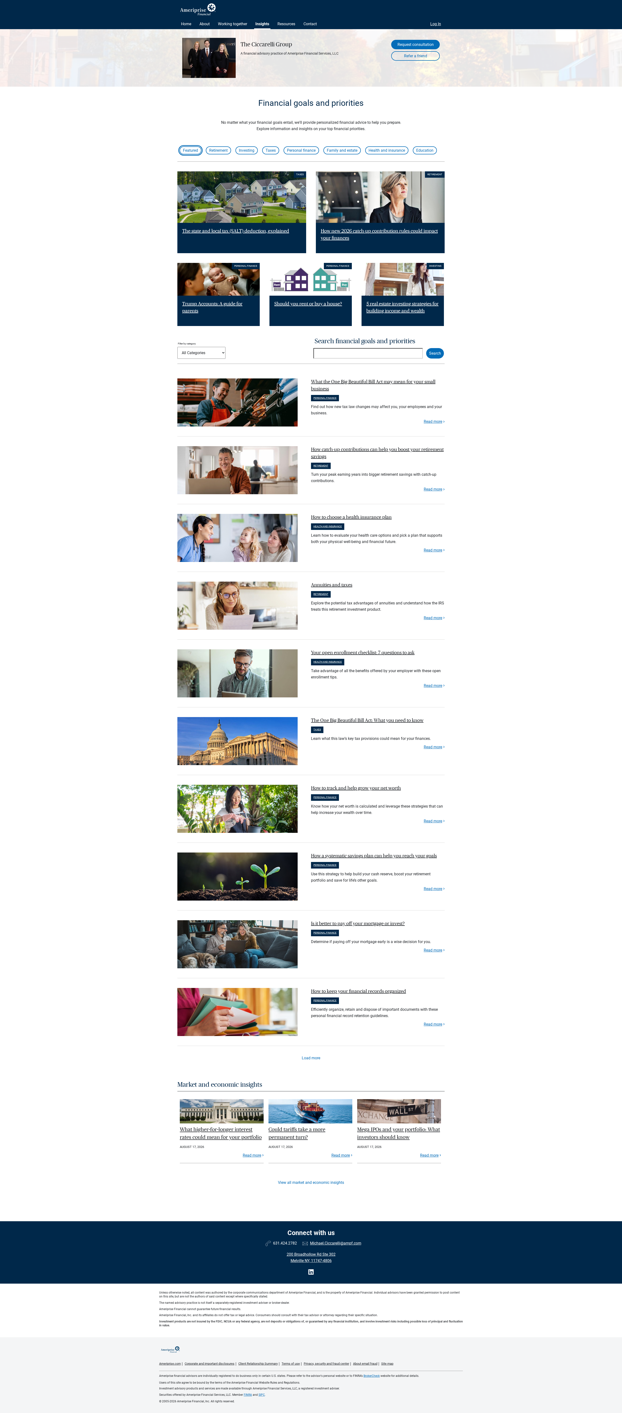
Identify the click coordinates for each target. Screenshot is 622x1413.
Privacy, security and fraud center (326, 1363)
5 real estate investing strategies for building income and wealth (402, 307)
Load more (311, 1058)
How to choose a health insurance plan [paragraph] (351, 517)
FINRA (248, 1394)
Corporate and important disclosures (209, 1363)
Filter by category (187, 343)
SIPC (262, 1394)
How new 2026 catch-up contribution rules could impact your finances (379, 235)
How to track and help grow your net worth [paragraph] (356, 788)
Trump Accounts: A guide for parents (212, 307)
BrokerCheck (371, 1376)
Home (186, 24)
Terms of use (291, 1363)
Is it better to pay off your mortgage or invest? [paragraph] (358, 923)
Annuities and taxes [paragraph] (331, 585)
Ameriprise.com (170, 1363)
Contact (310, 24)
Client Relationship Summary (258, 1363)
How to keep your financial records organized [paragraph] (358, 991)
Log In (435, 24)
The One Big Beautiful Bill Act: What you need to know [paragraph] (367, 720)
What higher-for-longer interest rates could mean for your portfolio (221, 1133)
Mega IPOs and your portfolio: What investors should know (398, 1133)
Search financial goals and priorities (365, 341)
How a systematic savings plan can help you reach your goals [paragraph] (374, 855)
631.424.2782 (285, 1243)
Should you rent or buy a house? (308, 303)
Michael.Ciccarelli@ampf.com (335, 1243)
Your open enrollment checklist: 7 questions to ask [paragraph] (363, 652)
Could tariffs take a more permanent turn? (296, 1133)
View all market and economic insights (311, 1182)
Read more (433, 421)
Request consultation (415, 44)
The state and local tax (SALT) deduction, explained (235, 231)
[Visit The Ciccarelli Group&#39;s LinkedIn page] (311, 1272)
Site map (387, 1363)
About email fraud (365, 1363)
